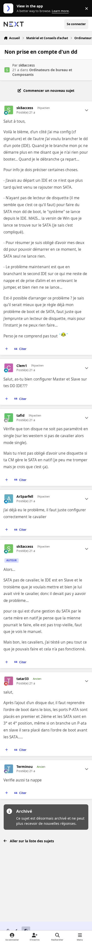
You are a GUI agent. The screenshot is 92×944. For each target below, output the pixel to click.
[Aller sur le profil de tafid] (8, 417)
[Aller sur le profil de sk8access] (7, 69)
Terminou (24, 766)
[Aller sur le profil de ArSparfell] (8, 498)
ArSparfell (24, 496)
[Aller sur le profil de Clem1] (8, 368)
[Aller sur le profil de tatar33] (8, 681)
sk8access (27, 65)
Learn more (9, 8)
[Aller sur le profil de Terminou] (8, 768)
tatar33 (22, 679)
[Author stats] (87, 110)
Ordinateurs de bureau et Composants (42, 72)
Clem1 (21, 366)
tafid (20, 415)
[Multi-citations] (6, 349)
